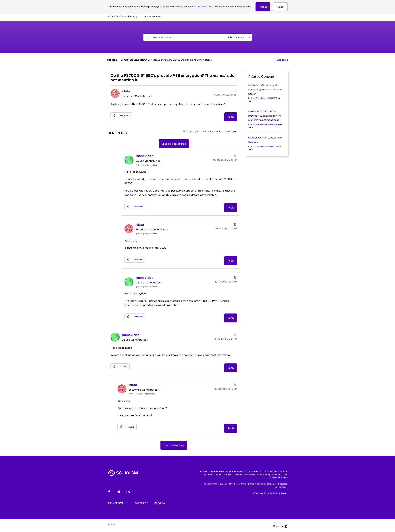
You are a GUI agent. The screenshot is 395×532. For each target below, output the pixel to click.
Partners (141, 503)
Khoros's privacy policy (252, 484)
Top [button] (113, 524)
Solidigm (112, 59)
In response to (147, 165)
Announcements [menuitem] (152, 16)
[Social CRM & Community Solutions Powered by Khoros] (280, 525)
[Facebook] (109, 492)
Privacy (159, 503)
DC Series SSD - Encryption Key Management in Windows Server (265, 89)
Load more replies (174, 445)
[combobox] (184, 37)
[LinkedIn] (128, 492)
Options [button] (281, 59)
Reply (230, 116)
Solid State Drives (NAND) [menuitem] (122, 16)
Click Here (201, 6)
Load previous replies (174, 143)
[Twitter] (119, 492)
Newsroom (116, 503)
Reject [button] (280, 6)
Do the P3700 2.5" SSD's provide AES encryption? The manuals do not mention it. (265, 115)
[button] (263, 6)
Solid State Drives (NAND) (135, 59)
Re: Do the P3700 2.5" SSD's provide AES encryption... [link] (182, 59)
